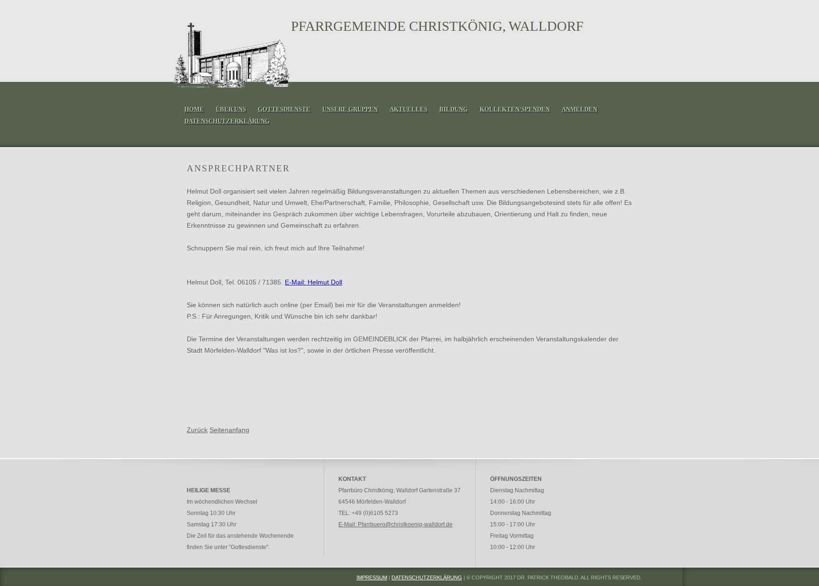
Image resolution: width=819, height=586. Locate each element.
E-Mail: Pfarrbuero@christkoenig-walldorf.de (395, 524)
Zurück (197, 430)
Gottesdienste (284, 109)
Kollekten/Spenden (515, 109)
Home (194, 109)
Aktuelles (409, 109)
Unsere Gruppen (350, 109)
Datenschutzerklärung (227, 120)
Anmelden (579, 109)
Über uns (231, 109)
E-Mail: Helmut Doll (313, 282)
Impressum (371, 577)
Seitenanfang (229, 430)
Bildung (453, 109)
